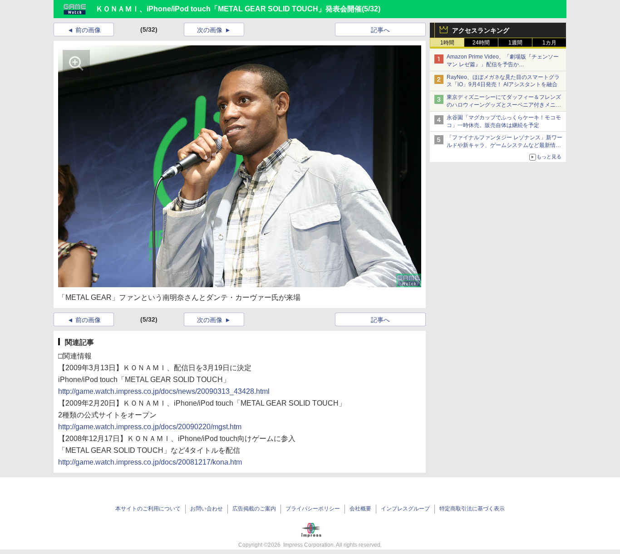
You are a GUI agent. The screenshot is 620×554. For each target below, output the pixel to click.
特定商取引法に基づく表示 (472, 508)
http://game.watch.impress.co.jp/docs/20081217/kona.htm (150, 462)
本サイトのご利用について (148, 508)
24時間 (481, 42)
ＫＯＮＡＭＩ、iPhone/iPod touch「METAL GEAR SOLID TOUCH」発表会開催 (229, 9)
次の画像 (209, 30)
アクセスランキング (480, 30)
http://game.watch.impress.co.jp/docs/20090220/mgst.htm (149, 427)
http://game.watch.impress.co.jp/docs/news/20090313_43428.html (164, 391)
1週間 (515, 42)
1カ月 (549, 42)
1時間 (447, 42)
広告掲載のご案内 (254, 508)
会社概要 (360, 508)
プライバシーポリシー (312, 508)
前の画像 (88, 30)
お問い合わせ (206, 508)
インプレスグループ (405, 508)
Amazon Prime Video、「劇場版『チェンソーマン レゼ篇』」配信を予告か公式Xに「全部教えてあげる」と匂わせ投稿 (503, 64)
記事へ (380, 30)
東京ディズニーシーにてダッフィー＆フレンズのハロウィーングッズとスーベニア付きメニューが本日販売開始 (504, 105)
